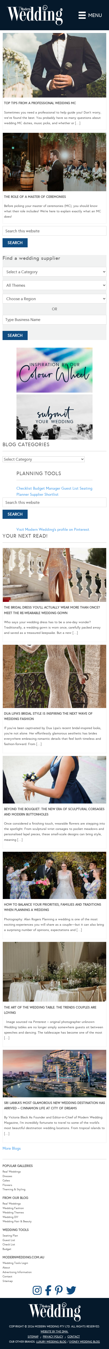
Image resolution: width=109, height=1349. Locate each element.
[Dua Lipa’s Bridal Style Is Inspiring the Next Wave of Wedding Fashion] (54, 677)
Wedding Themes (13, 1212)
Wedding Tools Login (15, 1263)
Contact (7, 1276)
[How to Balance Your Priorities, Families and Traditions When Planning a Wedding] (54, 876)
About (6, 1267)
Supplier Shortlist (44, 494)
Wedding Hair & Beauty (17, 1221)
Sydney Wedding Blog (84, 1341)
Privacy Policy (53, 1336)
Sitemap (8, 1281)
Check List (9, 1244)
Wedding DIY (10, 1217)
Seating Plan (10, 1235)
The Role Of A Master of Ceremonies (35, 197)
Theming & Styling (14, 1189)
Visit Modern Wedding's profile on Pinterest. (53, 529)
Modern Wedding (54, 1312)
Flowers (7, 1185)
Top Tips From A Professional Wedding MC (40, 103)
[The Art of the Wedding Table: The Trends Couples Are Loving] (54, 973)
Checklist (24, 488)
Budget (7, 1249)
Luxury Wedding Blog (51, 1341)
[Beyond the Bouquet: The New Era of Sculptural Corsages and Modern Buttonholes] (54, 780)
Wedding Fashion (13, 1208)
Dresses (7, 1176)
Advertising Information (17, 1272)
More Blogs (12, 1148)
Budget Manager (46, 488)
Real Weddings (12, 1171)
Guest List (70, 488)
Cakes (6, 1180)
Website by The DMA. (54, 1331)
